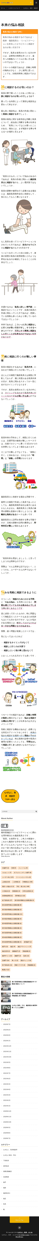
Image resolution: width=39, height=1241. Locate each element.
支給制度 (6, 1177)
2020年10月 (7, 1122)
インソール (23, 868)
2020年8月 (6, 1133)
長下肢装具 (7, 965)
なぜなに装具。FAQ (9, 1155)
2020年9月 (6, 1127)
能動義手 (16, 951)
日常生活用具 (28, 891)
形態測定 (16, 891)
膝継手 (18, 956)
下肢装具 (6, 1160)
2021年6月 (6, 1078)
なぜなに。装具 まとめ (25, 1232)
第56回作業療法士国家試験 (11, 937)
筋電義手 (28, 942)
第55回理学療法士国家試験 (11, 933)
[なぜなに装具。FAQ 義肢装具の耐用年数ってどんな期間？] (6, 1009)
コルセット (6, 872)
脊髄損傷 (26, 951)
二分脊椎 (16, 882)
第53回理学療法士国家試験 (12, 914)
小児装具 (6, 891)
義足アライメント (24, 946)
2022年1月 (6, 1040)
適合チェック (26, 960)
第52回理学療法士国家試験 (11, 905)
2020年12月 (7, 1111)
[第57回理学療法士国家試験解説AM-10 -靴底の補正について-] (6, 985)
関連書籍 (31, 965)
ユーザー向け (8, 877)
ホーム (3, 8)
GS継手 (5, 868)
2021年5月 (6, 1084)
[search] (36, 811)
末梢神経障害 (7, 896)
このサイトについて (14, 8)
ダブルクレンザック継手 (22, 872)
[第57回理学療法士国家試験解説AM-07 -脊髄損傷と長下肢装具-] (6, 997)
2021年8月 (6, 1068)
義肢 (4, 1188)
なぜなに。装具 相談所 (30, 8)
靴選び (5, 970)
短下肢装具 (7, 900)
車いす (15, 960)
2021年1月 (6, 1106)
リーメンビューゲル (23, 877)
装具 (26, 956)
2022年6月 (6, 1030)
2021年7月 (6, 1073)
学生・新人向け (23, 886)
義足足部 (6, 951)
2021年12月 (7, 1046)
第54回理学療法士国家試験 (11, 923)
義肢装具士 (6, 1193)
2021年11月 (7, 1051)
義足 (12, 946)
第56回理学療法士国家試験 (11, 942)
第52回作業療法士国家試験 (24, 900)
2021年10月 (7, 1057)
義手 (5, 946)
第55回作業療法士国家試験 (11, 928)
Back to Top (19, 1220)
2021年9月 (6, 1062)
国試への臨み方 (8, 886)
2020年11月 (7, 1116)
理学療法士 (20, 896)
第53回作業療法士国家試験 (11, 909)
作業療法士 (27, 882)
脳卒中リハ (7, 956)
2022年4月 (6, 1035)
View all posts (5, 856)
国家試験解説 (7, 1171)
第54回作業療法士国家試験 (11, 919)
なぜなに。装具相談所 (10, 1149)
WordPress (19, 1237)
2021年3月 (6, 1095)
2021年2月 (6, 1100)
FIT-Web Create (24, 1235)
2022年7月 (6, 1024)
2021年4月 (6, 1089)
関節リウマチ (20, 965)
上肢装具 (6, 882)
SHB (13, 868)
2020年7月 (6, 1138)
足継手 (5, 960)
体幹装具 (6, 1166)
